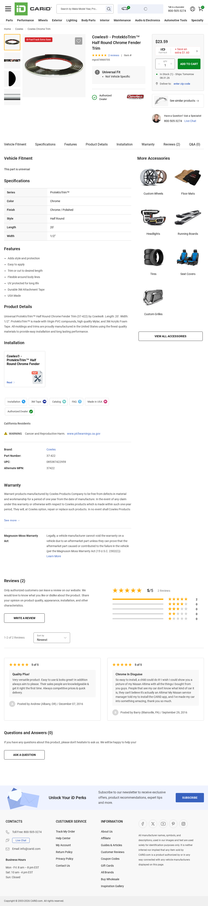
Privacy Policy (64, 858)
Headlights (153, 233)
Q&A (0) (194, 144)
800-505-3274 (177, 10)
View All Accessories (170, 336)
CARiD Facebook (143, 824)
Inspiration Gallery (112, 886)
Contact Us (63, 865)
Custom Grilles (153, 314)
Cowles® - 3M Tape (38, 402)
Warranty (148, 144)
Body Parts (88, 20)
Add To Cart (189, 64)
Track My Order (65, 831)
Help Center (63, 838)
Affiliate (105, 838)
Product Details (97, 144)
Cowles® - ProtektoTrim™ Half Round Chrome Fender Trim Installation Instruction (23, 360)
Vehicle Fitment (15, 144)
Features (70, 144)
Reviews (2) (172, 144)
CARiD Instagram (183, 824)
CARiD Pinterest (173, 824)
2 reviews (113, 55)
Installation (125, 144)
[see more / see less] (12, 520)
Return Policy (64, 852)
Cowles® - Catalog (59, 402)
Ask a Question (24, 754)
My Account (63, 845)
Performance (25, 20)
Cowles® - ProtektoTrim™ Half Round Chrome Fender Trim (12, 42)
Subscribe (189, 797)
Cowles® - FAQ (76, 402)
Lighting (71, 20)
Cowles (19, 29)
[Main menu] (8, 9)
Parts (9, 20)
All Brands (107, 872)
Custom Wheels (153, 193)
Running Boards (188, 233)
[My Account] (192, 9)
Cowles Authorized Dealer (20, 411)
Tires (153, 274)
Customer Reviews (112, 852)
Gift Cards (107, 865)
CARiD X (153, 824)
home (7, 29)
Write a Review (24, 618)
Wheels (43, 20)
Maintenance (122, 20)
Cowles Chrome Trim (39, 29)
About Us (107, 831)
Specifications (45, 144)
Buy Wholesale (110, 879)
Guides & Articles (111, 845)
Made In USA (97, 402)
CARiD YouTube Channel (163, 824)
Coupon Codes (110, 858)
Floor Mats (188, 193)
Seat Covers (187, 274)
